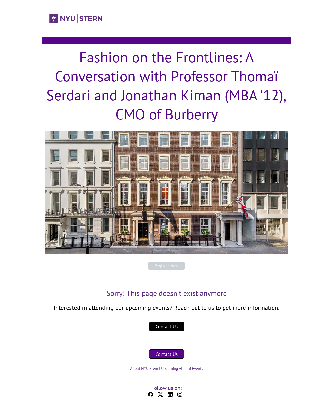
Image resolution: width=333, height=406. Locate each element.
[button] (152, 395)
